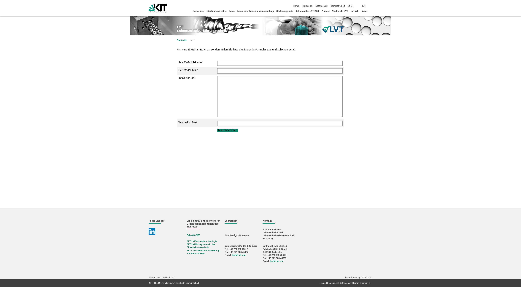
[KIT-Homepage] (158, 8)
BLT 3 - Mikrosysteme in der (201, 244)
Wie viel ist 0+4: (188, 122)
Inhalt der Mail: (187, 77)
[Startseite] (371, 11)
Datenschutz (321, 6)
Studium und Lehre (217, 11)
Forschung (198, 11)
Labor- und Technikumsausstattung (255, 11)
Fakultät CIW (193, 235)
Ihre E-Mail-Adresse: (190, 62)
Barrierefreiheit (338, 6)
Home (296, 6)
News (364, 11)
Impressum (307, 6)
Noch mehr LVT (340, 11)
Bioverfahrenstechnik (198, 247)
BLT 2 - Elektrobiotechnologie (202, 241)
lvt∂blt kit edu (239, 255)
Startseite (182, 40)
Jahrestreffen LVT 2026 (307, 11)
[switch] (371, 6)
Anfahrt (326, 11)
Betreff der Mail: (188, 70)
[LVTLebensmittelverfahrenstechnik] (333, 29)
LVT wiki (354, 11)
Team (232, 11)
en (363, 6)
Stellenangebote (284, 11)
